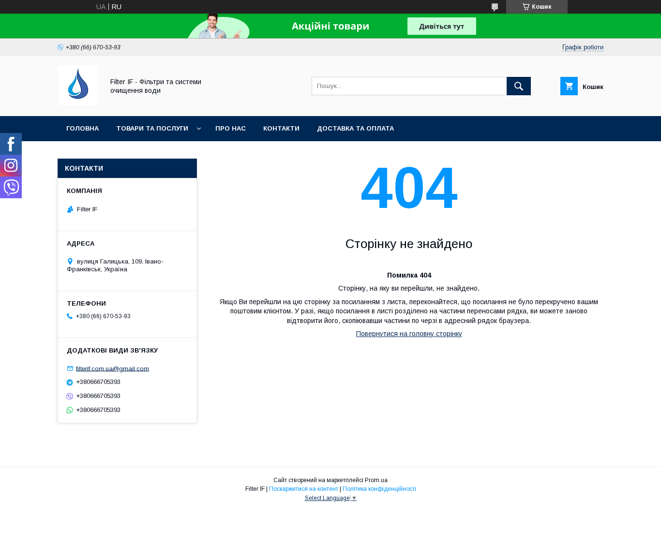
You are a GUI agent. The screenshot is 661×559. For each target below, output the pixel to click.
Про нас (230, 128)
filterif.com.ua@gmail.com (112, 368)
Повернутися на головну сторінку (409, 334)
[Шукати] (519, 86)
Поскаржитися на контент (303, 488)
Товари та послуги (152, 128)
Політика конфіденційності (379, 488)
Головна (82, 128)
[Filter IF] (78, 103)
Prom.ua (376, 480)
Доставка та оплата (355, 128)
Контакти (281, 128)
